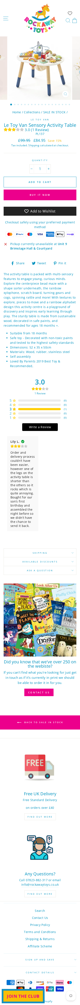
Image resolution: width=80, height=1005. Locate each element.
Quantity (40, 160)
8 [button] (36, 105)
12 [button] (49, 105)
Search (40, 911)
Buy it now (40, 194)
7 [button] (32, 105)
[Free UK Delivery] (40, 767)
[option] (40, 68)
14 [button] (56, 105)
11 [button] (46, 105)
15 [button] (59, 105)
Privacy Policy (40, 925)
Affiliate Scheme (40, 946)
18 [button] (70, 105)
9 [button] (39, 105)
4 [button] (22, 105)
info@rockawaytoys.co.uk (40, 884)
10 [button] (42, 105)
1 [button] (11, 105)
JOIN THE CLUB (23, 996)
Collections (32, 112)
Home (16, 112)
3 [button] (18, 105)
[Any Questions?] (40, 847)
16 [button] (63, 105)
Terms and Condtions (40, 932)
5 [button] (25, 105)
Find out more (40, 816)
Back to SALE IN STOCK (43, 722)
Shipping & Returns (40, 939)
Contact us (39, 692)
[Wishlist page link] (70, 13)
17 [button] (66, 105)
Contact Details (40, 972)
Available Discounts (40, 561)
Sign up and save (40, 959)
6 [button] (29, 105)
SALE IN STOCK (54, 112)
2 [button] (15, 105)
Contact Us (40, 918)
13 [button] (53, 105)
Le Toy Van (40, 119)
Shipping (33, 145)
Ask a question (40, 570)
